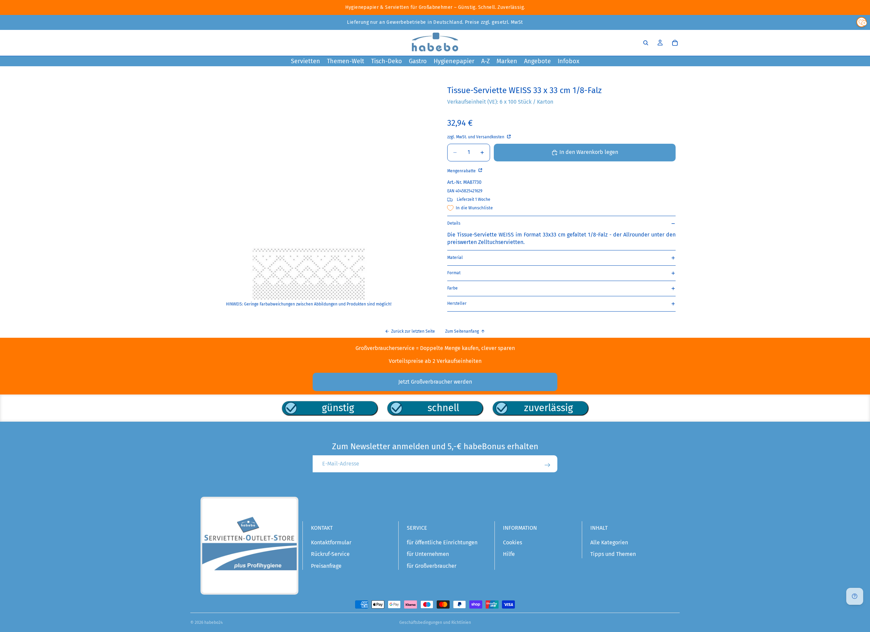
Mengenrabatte (462, 171)
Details (453, 223)
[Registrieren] (547, 465)
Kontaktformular (331, 542)
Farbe (452, 288)
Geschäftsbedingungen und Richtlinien (435, 622)
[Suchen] (645, 42)
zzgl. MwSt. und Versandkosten (476, 137)
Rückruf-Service (330, 554)
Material (455, 257)
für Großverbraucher (431, 566)
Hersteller (457, 303)
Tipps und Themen (613, 554)
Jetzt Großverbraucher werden (435, 382)
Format (453, 272)
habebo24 (213, 622)
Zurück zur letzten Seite (413, 331)
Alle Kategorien (609, 542)
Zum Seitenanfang (462, 331)
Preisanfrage (326, 566)
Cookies (512, 542)
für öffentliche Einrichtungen (442, 542)
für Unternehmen (428, 554)
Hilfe (509, 554)
